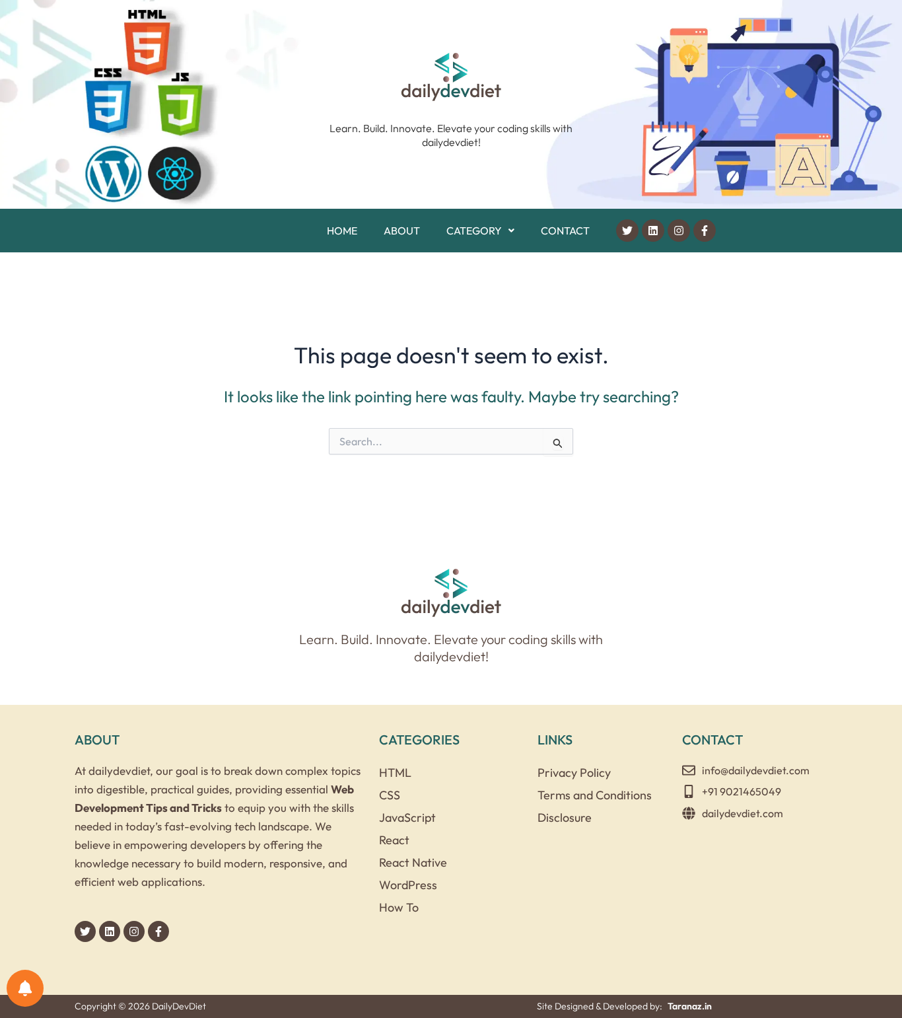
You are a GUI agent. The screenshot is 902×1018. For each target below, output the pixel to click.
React (394, 840)
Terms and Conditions (595, 795)
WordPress (408, 884)
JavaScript (407, 817)
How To (399, 907)
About (402, 230)
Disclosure (565, 817)
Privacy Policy (574, 772)
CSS (389, 795)
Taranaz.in (690, 1006)
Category (474, 230)
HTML (395, 772)
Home (342, 230)
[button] (480, 230)
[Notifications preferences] (25, 988)
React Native (413, 862)
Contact (565, 230)
